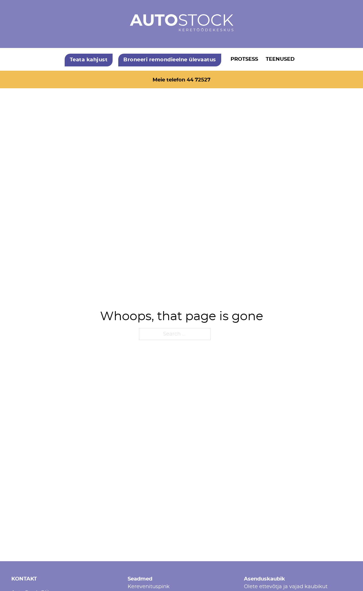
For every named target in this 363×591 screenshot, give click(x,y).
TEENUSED (280, 59)
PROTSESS (244, 59)
